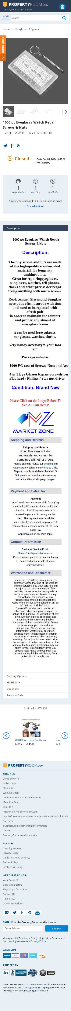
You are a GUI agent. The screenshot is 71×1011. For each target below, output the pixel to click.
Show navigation (6, 17)
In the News (9, 783)
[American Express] (33, 955)
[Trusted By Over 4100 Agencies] (33, 972)
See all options (35, 206)
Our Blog (8, 807)
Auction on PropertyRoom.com (20, 811)
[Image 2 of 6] (21, 111)
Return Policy (10, 862)
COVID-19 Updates (13, 903)
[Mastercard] (24, 955)
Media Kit (8, 788)
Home (6, 29)
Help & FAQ (9, 898)
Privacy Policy (10, 853)
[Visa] (16, 955)
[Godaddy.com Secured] (47, 972)
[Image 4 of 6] (48, 111)
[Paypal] (7, 955)
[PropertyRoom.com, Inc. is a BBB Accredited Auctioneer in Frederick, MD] (15, 972)
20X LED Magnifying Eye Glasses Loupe (34, 740)
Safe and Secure (12, 884)
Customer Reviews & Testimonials (22, 797)
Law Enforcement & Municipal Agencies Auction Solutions (35, 816)
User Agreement (12, 848)
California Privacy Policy (16, 857)
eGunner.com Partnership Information (25, 825)
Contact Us (9, 894)
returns (17, 467)
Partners (8, 821)
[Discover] (42, 955)
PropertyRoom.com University (20, 835)
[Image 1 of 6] (35, 71)
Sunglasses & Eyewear (28, 29)
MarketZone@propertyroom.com (35, 553)
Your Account (10, 880)
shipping (48, 463)
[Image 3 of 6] (35, 111)
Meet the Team (11, 802)
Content (3, 48)
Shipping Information (15, 889)
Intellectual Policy (13, 867)
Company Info (11, 778)
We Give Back (11, 792)
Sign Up (57, 928)
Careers (7, 830)
